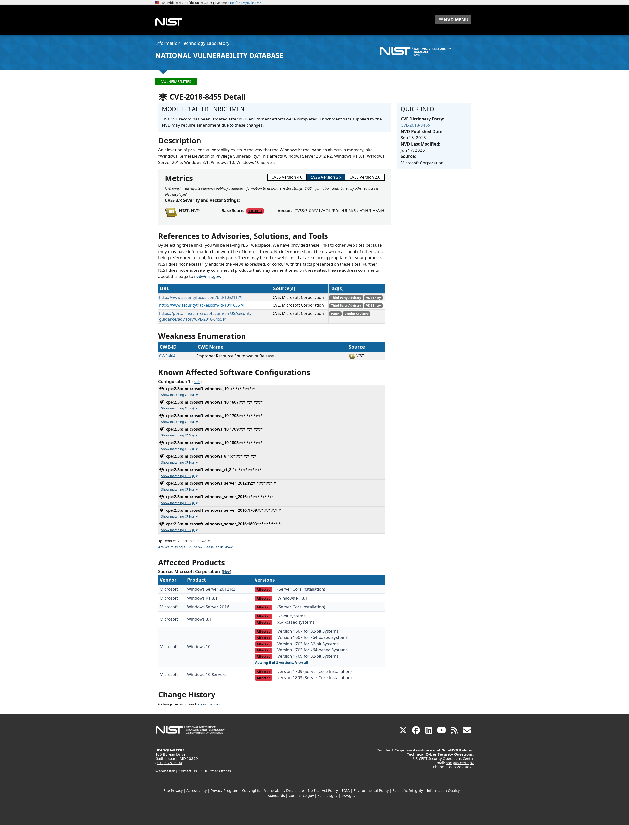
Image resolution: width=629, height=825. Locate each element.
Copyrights (251, 790)
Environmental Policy (371, 790)
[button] (453, 19)
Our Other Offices (216, 770)
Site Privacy (173, 790)
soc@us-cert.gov (460, 762)
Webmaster (165, 770)
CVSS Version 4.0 (287, 177)
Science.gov (327, 795)
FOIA (346, 790)
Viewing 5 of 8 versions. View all (281, 662)
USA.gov (348, 795)
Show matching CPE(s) (178, 394)
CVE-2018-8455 (415, 125)
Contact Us (188, 770)
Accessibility (196, 790)
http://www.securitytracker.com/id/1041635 (199, 305)
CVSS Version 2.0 (364, 177)
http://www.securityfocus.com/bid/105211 (198, 297)
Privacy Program (224, 790)
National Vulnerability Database (219, 55)
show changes (209, 704)
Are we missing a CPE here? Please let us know (195, 547)
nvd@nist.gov (207, 276)
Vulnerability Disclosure (284, 790)
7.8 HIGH (255, 211)
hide (197, 382)
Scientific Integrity (408, 790)
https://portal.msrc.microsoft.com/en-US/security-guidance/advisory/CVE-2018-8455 (206, 316)
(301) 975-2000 (168, 762)
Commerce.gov (301, 795)
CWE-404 (167, 356)
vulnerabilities (176, 81)
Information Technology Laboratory (192, 43)
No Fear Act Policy (323, 790)
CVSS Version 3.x (326, 177)
